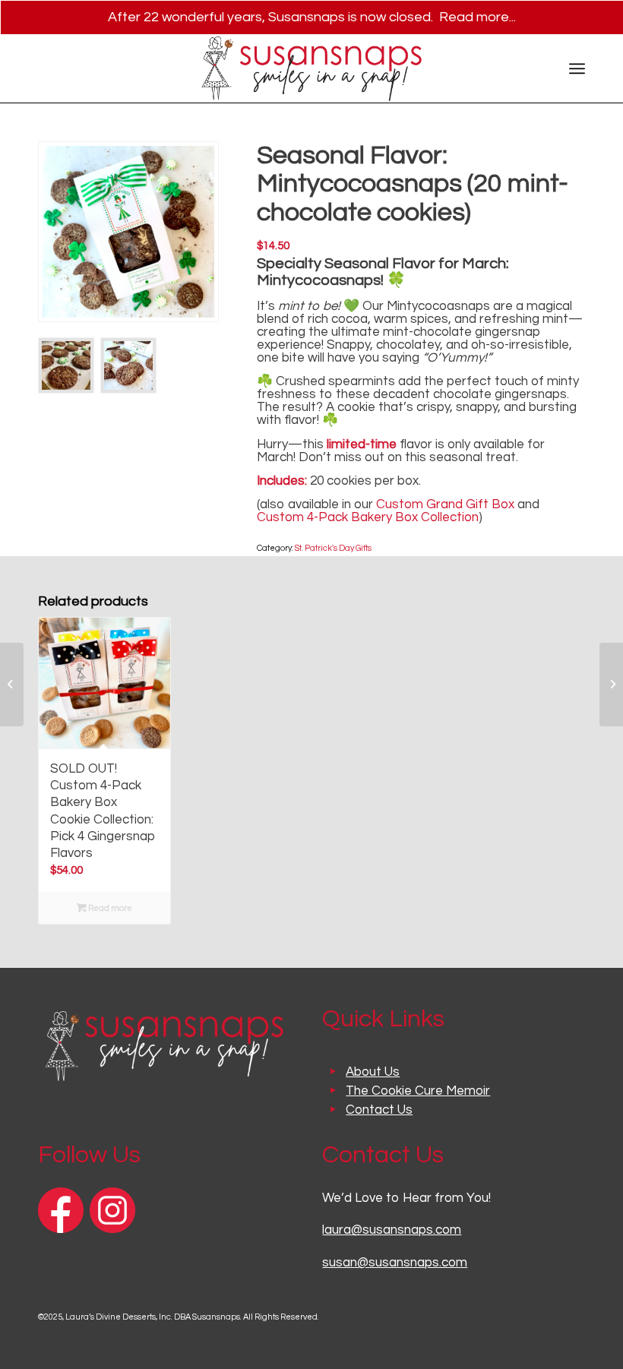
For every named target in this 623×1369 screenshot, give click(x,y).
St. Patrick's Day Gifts (333, 548)
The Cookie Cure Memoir (418, 1091)
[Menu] (577, 68)
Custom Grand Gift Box (445, 504)
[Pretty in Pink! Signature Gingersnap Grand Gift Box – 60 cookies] (611, 684)
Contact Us (379, 1110)
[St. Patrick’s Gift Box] (12, 684)
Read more (109, 908)
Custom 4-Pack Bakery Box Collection (368, 517)
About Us (373, 1072)
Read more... (477, 17)
